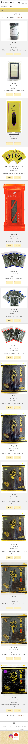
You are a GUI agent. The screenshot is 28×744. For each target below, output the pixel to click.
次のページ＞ (21, 17)
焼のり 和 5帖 (14, 544)
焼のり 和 (14, 494)
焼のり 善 (14, 596)
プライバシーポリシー (7, 729)
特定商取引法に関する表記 (21, 726)
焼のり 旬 (14, 83)
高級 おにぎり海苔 (14, 134)
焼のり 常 (14, 697)
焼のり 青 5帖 (14, 309)
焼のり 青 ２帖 (14, 271)
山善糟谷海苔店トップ (5, 6)
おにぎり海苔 (14, 234)
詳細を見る (9, 54)
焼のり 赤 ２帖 (14, 345)
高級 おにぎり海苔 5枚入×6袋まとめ (14, 166)
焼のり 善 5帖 (14, 647)
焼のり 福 (14, 42)
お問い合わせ (21, 729)
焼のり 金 (14, 395)
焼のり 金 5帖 (14, 446)
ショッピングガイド (7, 726)
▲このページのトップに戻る (14, 723)
